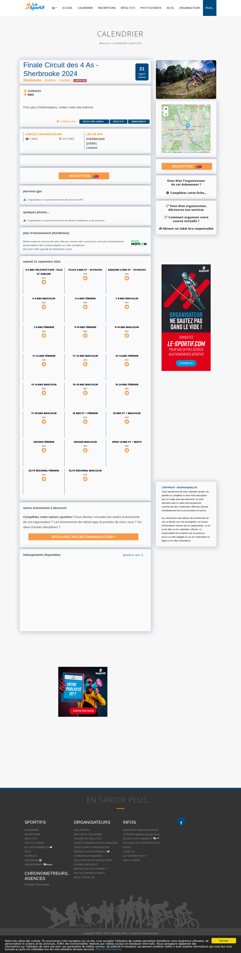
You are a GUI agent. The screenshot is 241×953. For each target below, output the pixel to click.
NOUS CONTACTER (84, 877)
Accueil (67, 8)
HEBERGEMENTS (34, 864)
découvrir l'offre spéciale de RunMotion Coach (47, 249)
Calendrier (85, 8)
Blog (170, 8)
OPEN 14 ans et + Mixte (127, 441)
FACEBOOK (31, 855)
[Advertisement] (118, 751)
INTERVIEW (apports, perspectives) (141, 834)
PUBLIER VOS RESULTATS (88, 838)
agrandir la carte (132, 554)
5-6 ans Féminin (85, 298)
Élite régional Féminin (44, 470)
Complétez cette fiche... (188, 193)
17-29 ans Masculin (44, 413)
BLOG (28, 851)
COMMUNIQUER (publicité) (88, 855)
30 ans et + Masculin (127, 413)
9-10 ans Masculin (127, 327)
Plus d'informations (108, 949)
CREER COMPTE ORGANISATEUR (91, 847)
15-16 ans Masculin (85, 384)
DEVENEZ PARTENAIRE (37, 884)
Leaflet (168, 152)
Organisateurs (189, 8)
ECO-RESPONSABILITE (37, 847)
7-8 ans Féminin (44, 327)
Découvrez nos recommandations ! (83, 537)
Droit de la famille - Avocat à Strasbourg (198, 842)
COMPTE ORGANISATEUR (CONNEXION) (96, 842)
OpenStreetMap (191, 152)
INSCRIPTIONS (32, 834)
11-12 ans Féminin (43, 355)
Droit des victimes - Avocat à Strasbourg (198, 851)
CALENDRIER (32, 829)
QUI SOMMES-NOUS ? (135, 855)
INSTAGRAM (31, 860)
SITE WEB (68, 139)
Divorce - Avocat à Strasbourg (193, 838)
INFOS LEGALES (131, 860)
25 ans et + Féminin (85, 413)
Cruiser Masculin (85, 441)
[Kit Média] (82, 692)
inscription (80, 176)
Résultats (128, 8)
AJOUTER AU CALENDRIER (88, 834)
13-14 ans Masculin (44, 384)
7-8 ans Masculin (126, 298)
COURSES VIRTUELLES (86, 864)
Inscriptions (107, 8)
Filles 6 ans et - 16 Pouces (85, 269)
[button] (188, 126)
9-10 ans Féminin (85, 327)
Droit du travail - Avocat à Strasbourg (197, 860)
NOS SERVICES (82, 829)
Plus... (210, 8)
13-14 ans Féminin (126, 355)
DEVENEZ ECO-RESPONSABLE (90, 851)
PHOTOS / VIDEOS (34, 842)
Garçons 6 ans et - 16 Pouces (127, 269)
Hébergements (138, 121)
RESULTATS (31, 838)
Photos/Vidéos (151, 8)
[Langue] (55, 8)
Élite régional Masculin (85, 470)
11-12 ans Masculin (85, 355)
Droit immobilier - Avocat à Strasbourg (197, 855)
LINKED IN (128, 851)
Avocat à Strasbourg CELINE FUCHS (142, 868)
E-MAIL (34, 139)
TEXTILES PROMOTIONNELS (89, 872)
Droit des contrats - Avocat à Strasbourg (198, 864)
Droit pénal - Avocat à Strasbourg (195, 847)
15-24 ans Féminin (126, 384)
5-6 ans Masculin (43, 298)
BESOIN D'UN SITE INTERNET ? (91, 868)
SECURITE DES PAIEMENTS (137, 838)
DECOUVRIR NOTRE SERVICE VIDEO (93, 860)
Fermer (224, 941)
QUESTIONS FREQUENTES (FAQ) (140, 829)
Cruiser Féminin (43, 441)
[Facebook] (181, 821)
